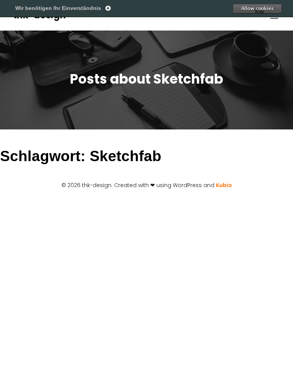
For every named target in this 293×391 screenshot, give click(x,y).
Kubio (224, 185)
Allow (272, 9)
